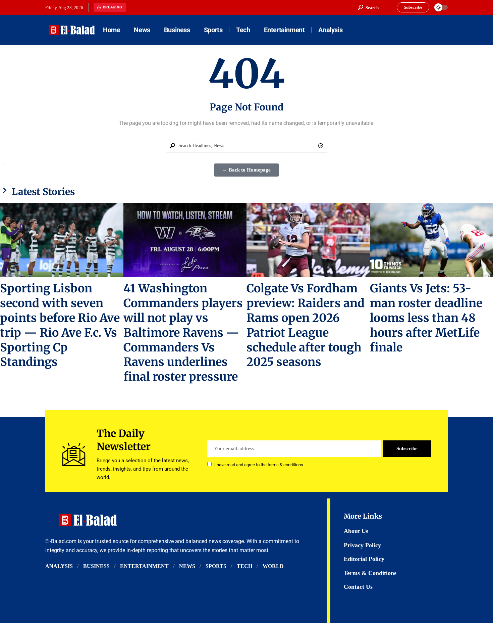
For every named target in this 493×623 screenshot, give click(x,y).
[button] (368, 7)
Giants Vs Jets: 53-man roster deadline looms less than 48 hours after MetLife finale (426, 317)
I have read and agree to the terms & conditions (258, 464)
